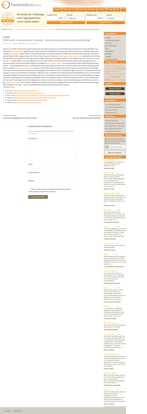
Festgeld (107, 37)
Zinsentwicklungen (111, 59)
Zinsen (108, 80)
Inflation (113, 71)
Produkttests (109, 51)
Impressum (7, 411)
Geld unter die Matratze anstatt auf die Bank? (87, 117)
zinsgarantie (113, 80)
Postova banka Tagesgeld (111, 222)
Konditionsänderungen (112, 40)
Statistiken (108, 54)
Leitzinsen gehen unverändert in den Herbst (32, 100)
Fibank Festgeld (109, 368)
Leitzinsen (50, 29)
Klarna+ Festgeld (109, 350)
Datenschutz (17, 411)
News (107, 48)
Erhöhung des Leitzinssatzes (24, 68)
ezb (116, 69)
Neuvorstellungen (110, 46)
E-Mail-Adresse (34, 172)
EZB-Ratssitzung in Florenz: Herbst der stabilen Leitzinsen (36, 98)
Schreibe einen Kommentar (29, 43)
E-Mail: (107, 147)
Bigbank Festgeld (109, 168)
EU (113, 69)
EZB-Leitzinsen (14, 54)
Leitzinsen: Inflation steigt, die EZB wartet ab (29, 93)
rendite (116, 74)
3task (16, 43)
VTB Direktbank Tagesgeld (112, 283)
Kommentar (32, 138)
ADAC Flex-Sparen (110, 250)
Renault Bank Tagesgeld (111, 329)
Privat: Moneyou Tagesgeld (112, 302)
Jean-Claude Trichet (54, 63)
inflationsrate (118, 71)
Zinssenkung (121, 80)
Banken (107, 66)
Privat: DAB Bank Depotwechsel (114, 266)
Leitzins (107, 74)
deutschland (119, 66)
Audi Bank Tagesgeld (110, 318)
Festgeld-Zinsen (14, 82)
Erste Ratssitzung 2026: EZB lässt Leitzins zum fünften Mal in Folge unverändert (42, 95)
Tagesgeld (108, 56)
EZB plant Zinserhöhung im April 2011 (26, 90)
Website (31, 181)
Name (30, 164)
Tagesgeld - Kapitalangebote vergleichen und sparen (30, 29)
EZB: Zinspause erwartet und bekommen (27, 102)
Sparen (118, 74)
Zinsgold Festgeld (109, 205)
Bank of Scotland (113, 66)
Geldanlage (108, 71)
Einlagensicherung (109, 69)
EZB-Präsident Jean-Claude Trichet (70, 56)
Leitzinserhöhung (18, 51)
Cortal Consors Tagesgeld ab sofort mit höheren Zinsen (20, 117)
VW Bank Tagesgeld (110, 239)
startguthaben (107, 77)
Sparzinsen (122, 74)
